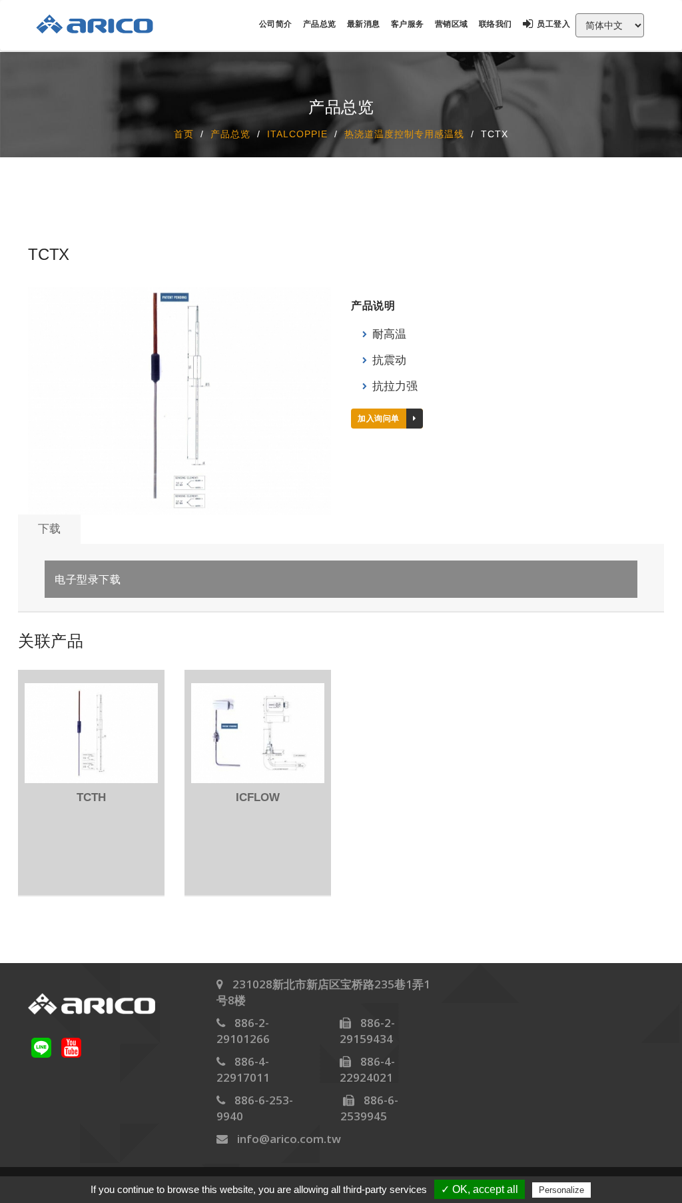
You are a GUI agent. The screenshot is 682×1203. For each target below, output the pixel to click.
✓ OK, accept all (479, 1189)
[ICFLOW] (257, 733)
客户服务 (407, 24)
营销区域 (451, 24)
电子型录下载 (88, 579)
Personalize (561, 1190)
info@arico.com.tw (289, 1138)
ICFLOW (258, 797)
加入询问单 (379, 418)
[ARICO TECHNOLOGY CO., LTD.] (101, 23)
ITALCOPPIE (297, 133)
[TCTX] (179, 400)
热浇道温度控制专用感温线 (404, 133)
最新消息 (363, 24)
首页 (184, 133)
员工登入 (553, 24)
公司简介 (275, 24)
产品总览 (319, 24)
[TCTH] (91, 733)
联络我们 (495, 24)
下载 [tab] (49, 529)
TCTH (91, 797)
